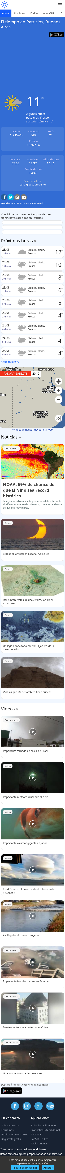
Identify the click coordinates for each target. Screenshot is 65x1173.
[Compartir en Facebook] (4, 197)
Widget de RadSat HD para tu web (32, 429)
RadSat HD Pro (39, 1139)
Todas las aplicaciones (44, 1125)
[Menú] (60, 5)
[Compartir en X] (10, 197)
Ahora (5, 13)
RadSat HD (37, 1134)
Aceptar (48, 1167)
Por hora (19, 13)
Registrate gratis (11, 1139)
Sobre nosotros (10, 1125)
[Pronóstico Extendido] (4, 5)
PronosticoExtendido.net (45, 1130)
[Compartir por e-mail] (24, 197)
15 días (33, 13)
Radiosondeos (39, 1143)
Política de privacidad (25, 1167)
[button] (58, 390)
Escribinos (7, 1130)
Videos (8, 709)
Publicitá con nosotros (14, 1134)
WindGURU (50, 13)
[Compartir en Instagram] (17, 197)
